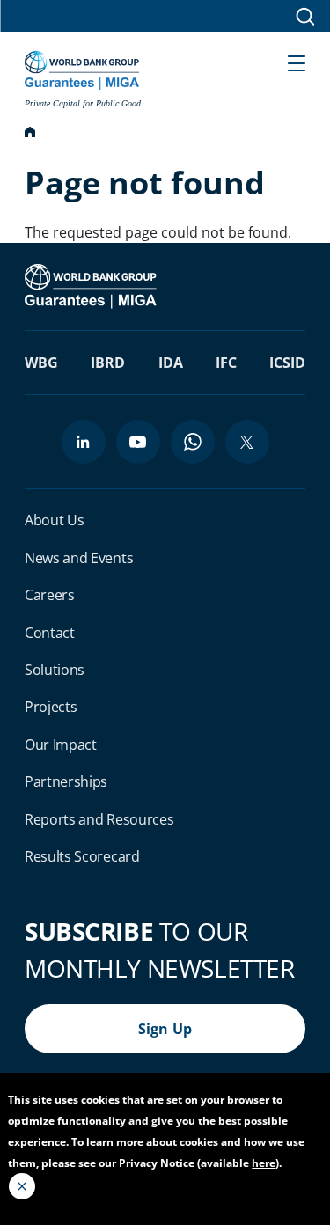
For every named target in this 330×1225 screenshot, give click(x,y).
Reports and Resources (99, 819)
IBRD (108, 362)
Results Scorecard (82, 856)
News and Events (79, 558)
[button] (296, 61)
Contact (50, 632)
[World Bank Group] (92, 285)
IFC (226, 362)
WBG (41, 362)
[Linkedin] (84, 442)
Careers (50, 595)
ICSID (287, 362)
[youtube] (138, 442)
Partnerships (66, 781)
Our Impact (61, 744)
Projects (51, 706)
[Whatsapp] (193, 442)
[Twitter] (247, 442)
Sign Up (165, 1028)
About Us (54, 520)
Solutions (54, 669)
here (263, 1162)
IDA (170, 362)
